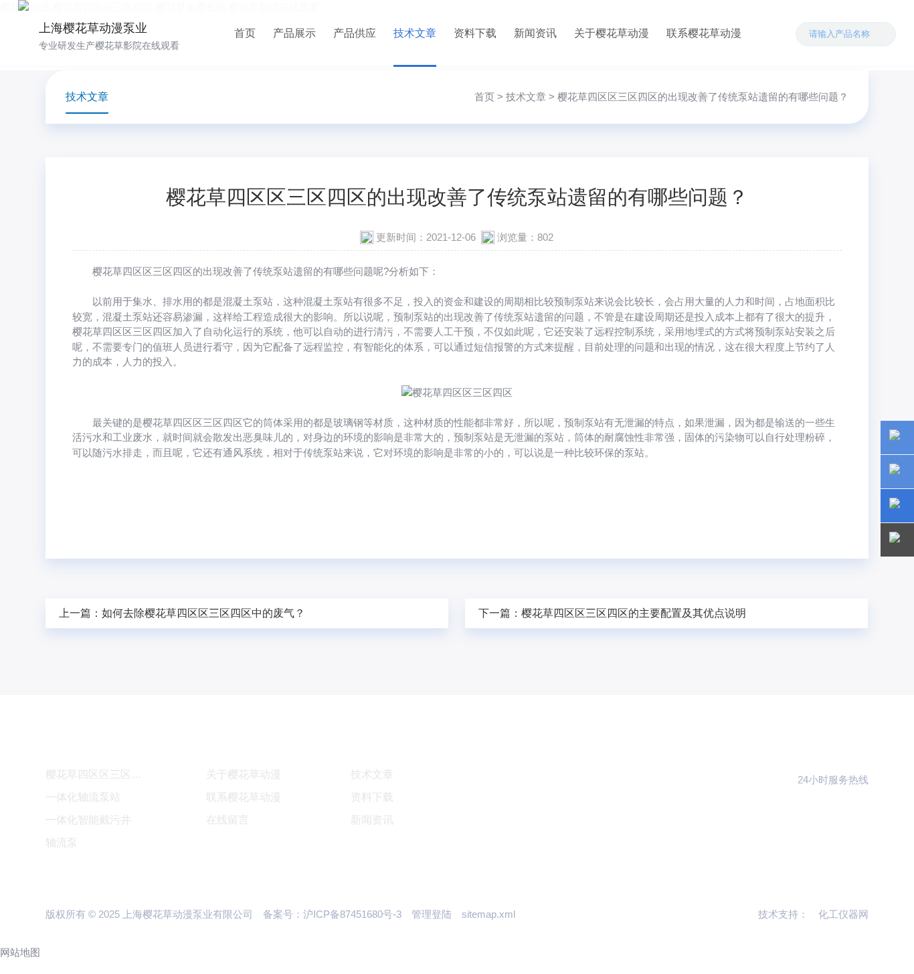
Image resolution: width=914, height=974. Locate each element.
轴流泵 (61, 842)
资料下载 (475, 33)
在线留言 (227, 819)
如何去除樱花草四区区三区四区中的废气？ (203, 613)
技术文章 (414, 33)
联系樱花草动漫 (703, 33)
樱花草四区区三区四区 (142, 271)
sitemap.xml (488, 914)
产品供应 (354, 33)
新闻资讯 (535, 33)
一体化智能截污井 (88, 819)
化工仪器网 (843, 914)
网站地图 (20, 952)
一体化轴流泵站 (82, 797)
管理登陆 (432, 914)
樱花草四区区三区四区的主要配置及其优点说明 (633, 613)
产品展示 (294, 33)
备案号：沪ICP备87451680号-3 (332, 914)
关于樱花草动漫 (611, 33)
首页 (245, 33)
